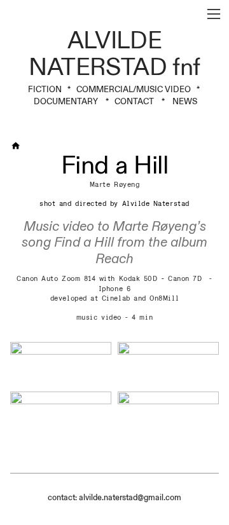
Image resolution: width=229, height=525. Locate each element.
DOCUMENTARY (66, 102)
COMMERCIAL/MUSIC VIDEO (133, 90)
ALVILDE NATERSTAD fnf (114, 54)
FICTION (45, 90)
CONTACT (135, 102)
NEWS (184, 102)
